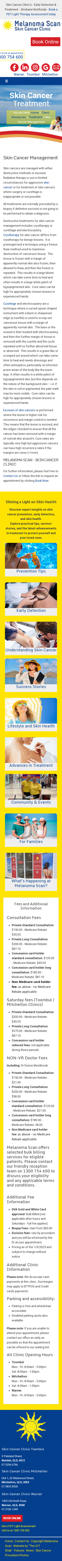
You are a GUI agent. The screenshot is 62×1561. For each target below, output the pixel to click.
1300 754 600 (21, 1530)
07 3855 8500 (10, 1486)
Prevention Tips (31, 570)
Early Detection (31, 610)
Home (35, 112)
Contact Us (10, 476)
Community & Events (31, 801)
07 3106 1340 (10, 1509)
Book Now (41, 480)
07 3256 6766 (10, 1464)
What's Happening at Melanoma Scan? (31, 883)
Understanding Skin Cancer (31, 649)
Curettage (9, 303)
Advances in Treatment (31, 765)
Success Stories (31, 686)
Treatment (35, 117)
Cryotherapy (11, 235)
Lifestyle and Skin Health (31, 725)
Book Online (12, 1518)
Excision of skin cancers (19, 410)
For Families (31, 841)
